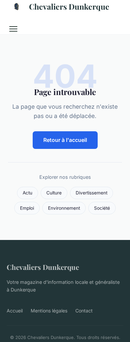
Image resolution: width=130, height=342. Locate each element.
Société (102, 208)
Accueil (15, 310)
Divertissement (91, 192)
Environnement (64, 208)
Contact (84, 310)
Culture (54, 192)
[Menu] (13, 29)
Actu (27, 192)
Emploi (27, 208)
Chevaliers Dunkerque (69, 6)
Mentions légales (49, 310)
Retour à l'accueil (65, 140)
